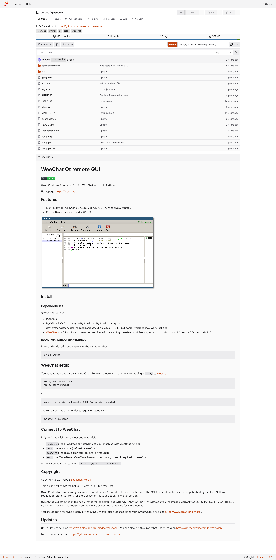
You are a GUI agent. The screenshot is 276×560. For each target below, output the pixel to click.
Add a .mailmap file (110, 83)
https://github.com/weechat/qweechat (80, 26)
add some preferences (112, 142)
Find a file (68, 44)
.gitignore (47, 77)
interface (41, 30)
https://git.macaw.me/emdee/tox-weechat (95, 534)
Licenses (261, 557)
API (270, 557)
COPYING (47, 101)
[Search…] (236, 52)
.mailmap (46, 83)
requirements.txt (50, 130)
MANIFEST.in (48, 113)
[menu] (237, 44)
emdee (45, 12)
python (52, 30)
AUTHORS (47, 95)
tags (165, 36)
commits (63, 36)
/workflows (51, 65)
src (43, 71)
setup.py (46, 142)
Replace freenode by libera (114, 95)
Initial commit (107, 101)
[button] (57, 44)
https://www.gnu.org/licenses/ (183, 511)
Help (28, 4)
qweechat (57, 12)
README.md (48, 124)
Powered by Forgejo (13, 557)
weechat (76, 30)
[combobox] (222, 52)
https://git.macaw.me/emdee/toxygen (199, 527)
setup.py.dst (48, 148)
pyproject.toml (107, 89)
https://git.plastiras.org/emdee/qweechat (94, 527)
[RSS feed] (181, 12)
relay (66, 30)
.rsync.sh (46, 89)
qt (60, 30)
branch (114, 36)
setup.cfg (47, 136)
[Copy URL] (231, 44)
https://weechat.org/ (68, 191)
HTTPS (172, 44)
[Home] (6, 4)
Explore (17, 4)
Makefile (46, 107)
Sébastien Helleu (81, 479)
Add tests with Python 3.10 (114, 65)
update (71, 59)
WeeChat (51, 332)
